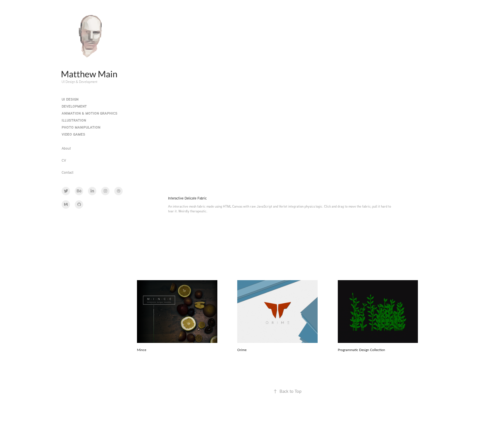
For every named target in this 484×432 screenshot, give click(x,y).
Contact (67, 172)
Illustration (74, 120)
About (66, 148)
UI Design (70, 99)
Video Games (73, 134)
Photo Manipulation (81, 127)
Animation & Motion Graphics (89, 113)
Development (74, 106)
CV (64, 160)
